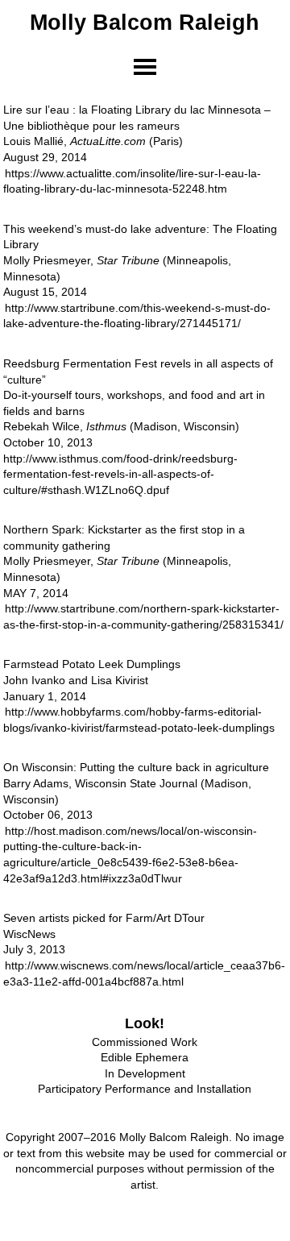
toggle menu (145, 67)
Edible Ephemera (144, 1057)
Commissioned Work (144, 1042)
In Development (145, 1073)
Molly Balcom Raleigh (144, 22)
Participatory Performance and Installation (144, 1088)
